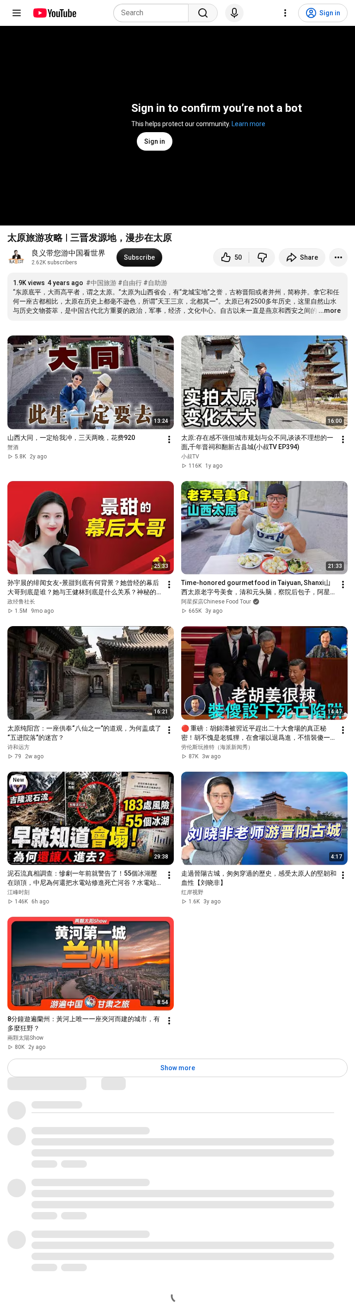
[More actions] (338, 257)
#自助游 (155, 282)
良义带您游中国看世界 (68, 253)
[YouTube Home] (54, 13)
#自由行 (130, 282)
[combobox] (153, 12)
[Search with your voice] (234, 13)
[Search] (203, 13)
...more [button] (329, 310)
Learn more (248, 124)
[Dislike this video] (262, 257)
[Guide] (16, 12)
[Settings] (285, 12)
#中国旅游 (101, 282)
